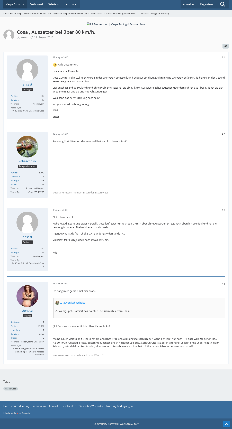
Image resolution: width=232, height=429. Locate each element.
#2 (223, 134)
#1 (223, 57)
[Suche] (223, 4)
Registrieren (207, 4)
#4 (223, 283)
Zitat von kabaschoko (72, 302)
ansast (24, 37)
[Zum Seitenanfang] (226, 424)
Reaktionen (16, 322)
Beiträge (15, 99)
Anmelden (189, 4)
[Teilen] (225, 46)
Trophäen (15, 176)
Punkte (14, 96)
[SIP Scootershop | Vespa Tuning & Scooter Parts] (116, 24)
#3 (223, 210)
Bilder (13, 184)
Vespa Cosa (10, 388)
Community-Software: (116, 423)
